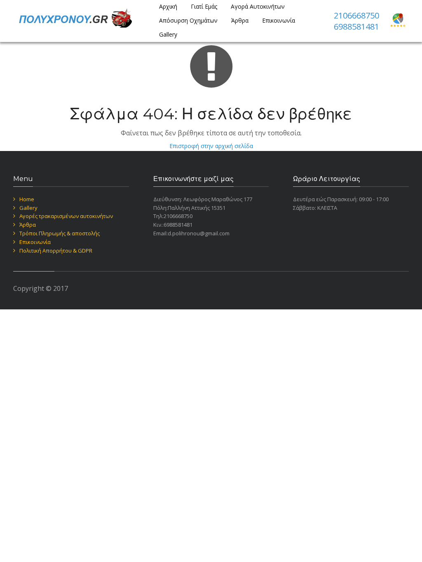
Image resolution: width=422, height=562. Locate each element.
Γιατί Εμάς (204, 6)
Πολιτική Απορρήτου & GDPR (55, 250)
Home (26, 199)
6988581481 (356, 26)
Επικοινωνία (278, 20)
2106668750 (356, 15)
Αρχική (168, 6)
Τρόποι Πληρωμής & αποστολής (59, 233)
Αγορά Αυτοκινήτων (258, 6)
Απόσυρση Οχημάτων (188, 20)
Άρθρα (240, 20)
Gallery (168, 34)
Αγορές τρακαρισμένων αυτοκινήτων (66, 216)
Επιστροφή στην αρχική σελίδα (211, 146)
